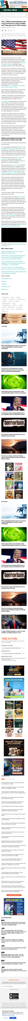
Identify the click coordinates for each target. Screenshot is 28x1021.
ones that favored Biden (9, 215)
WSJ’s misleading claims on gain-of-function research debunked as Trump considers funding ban (13, 347)
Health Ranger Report (6, 917)
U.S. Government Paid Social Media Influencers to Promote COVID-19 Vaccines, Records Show (11, 859)
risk (12, 36)
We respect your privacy (14, 989)
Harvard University (16, 165)
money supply (9, 36)
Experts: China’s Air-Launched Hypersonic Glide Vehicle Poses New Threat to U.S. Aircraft (13, 823)
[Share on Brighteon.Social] (2, 30)
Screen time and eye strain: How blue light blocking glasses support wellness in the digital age (12, 891)
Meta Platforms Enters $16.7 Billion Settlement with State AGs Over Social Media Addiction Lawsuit (12, 802)
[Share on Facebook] (8, 30)
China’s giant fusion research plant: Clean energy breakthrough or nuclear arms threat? (13, 392)
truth (17, 36)
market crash (3, 36)
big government (6, 33)
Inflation (16, 35)
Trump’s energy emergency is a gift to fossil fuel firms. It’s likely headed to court (13, 631)
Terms (7, 1003)
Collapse (6, 19)
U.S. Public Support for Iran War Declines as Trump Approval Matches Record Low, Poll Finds (12, 873)
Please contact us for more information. (8, 660)
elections (19, 34)
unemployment (21, 36)
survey (15, 36)
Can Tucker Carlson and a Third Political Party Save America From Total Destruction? (13, 948)
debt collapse (23, 33)
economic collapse (4, 34)
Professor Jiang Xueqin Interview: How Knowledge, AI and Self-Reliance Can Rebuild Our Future (13, 963)
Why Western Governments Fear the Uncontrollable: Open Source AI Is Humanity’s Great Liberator (12, 882)
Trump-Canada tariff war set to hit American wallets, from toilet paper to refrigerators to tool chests (13, 864)
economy (15, 34)
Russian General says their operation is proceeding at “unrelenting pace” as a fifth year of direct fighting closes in (13, 793)
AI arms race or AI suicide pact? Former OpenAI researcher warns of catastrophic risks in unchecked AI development (12, 370)
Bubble (11, 33)
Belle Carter (8, 454)
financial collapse (6, 303)
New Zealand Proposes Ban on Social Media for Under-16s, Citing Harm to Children (12, 783)
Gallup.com (4, 281)
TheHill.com (4, 284)
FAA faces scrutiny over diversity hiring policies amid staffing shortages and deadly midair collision (13, 457)
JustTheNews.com (5, 286)
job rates (19, 35)
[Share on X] (11, 30)
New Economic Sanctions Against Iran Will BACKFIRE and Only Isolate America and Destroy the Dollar (14, 971)
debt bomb (18, 33)
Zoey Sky (8, 432)
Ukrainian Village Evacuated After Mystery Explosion (12, 806)
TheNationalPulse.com (6, 278)
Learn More (5, 1017)
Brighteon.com (6, 245)
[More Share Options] (14, 30)
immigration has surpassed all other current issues (13, 148)
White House (4, 311)
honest (6, 35)
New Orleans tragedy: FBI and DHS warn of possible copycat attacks (13, 435)
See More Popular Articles (14, 895)
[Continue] (25, 986)
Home (2, 19)
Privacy (4, 1003)
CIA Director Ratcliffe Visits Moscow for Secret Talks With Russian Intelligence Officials (12, 788)
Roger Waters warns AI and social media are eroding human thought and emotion (12, 798)
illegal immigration (11, 35)
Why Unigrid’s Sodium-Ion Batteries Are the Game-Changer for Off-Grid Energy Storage (12, 810)
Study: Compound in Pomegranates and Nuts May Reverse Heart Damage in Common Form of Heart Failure (13, 886)
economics (11, 34)
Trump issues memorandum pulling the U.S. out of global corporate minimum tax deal (13, 413)
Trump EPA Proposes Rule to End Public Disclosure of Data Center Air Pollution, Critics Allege (12, 855)
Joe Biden (24, 35)
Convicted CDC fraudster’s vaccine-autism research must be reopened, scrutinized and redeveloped (13, 846)
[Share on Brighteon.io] (5, 30)
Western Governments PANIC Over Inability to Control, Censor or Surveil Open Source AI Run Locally (12, 941)
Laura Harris (8, 27)
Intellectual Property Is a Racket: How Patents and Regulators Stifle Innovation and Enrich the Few (12, 841)
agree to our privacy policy (8, 1015)
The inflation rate (5, 101)
